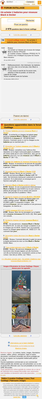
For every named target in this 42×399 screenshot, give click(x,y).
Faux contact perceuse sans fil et (22, 247)
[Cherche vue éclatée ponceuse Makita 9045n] (31, 34)
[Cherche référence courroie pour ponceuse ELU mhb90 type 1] (9, 34)
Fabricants (14, 381)
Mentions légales (21, 348)
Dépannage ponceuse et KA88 (20, 171)
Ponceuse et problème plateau (20, 185)
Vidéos (4, 378)
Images (23, 381)
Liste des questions (20, 35)
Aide (33, 4)
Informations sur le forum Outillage (22, 343)
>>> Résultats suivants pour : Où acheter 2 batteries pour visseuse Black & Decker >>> (21, 260)
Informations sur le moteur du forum (22, 346)
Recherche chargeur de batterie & (22, 197)
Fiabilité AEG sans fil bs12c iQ (19, 210)
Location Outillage (16, 378)
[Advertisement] (19, 97)
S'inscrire (26, 4)
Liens (27, 378)
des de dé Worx (23, 162)
